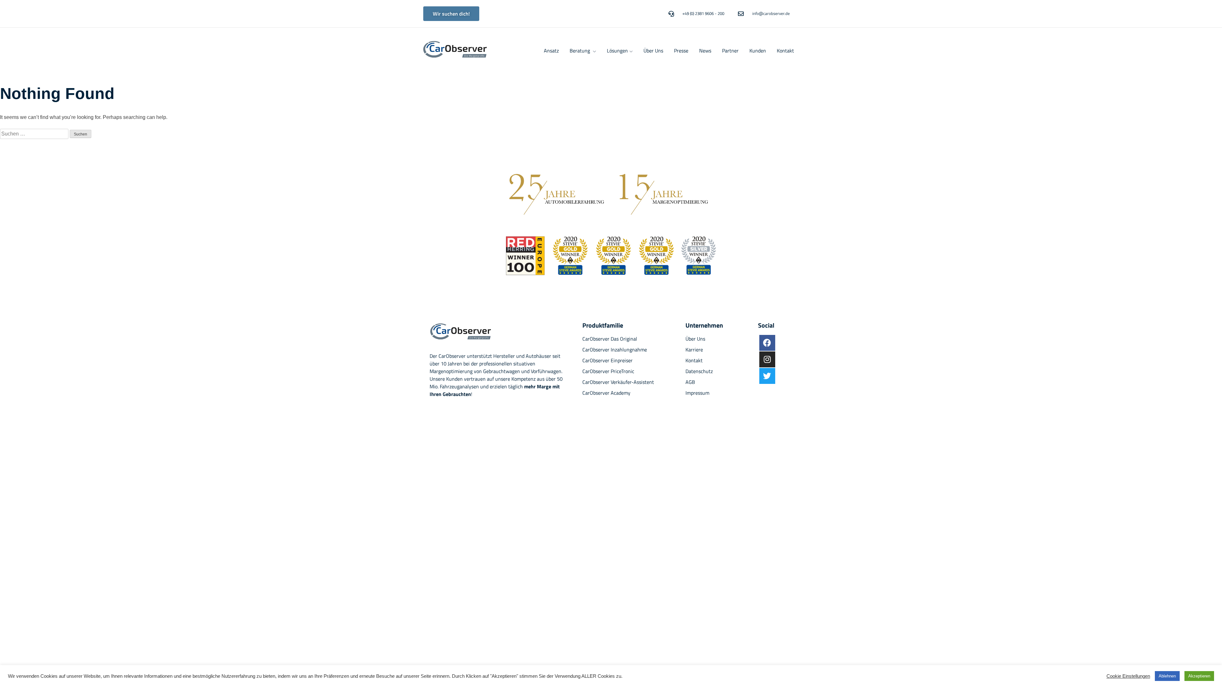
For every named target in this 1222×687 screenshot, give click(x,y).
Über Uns (653, 50)
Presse (681, 50)
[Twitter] (767, 376)
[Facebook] (767, 343)
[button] (451, 13)
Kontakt (785, 50)
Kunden (757, 50)
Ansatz (551, 50)
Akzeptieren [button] (1199, 676)
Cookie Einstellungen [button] (1128, 676)
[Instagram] (767, 359)
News (705, 50)
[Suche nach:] (35, 133)
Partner (730, 50)
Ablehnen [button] (1167, 676)
